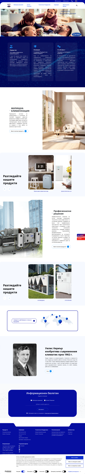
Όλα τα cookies (74, 457)
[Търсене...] (77, 5)
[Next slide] (9, 189)
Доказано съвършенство (25, 439)
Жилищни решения (18, 4)
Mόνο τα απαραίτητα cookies (74, 465)
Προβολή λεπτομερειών (73, 471)
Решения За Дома (6, 432)
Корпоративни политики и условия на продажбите (58, 434)
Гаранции (56, 4)
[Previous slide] (4, 189)
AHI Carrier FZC (22, 434)
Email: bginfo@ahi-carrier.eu (8, 454)
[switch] (35, 472)
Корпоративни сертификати (58, 432)
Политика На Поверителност (51, 413)
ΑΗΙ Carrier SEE (22, 432)
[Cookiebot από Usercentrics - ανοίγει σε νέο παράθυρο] (8, 472)
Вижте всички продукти (17, 131)
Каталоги (70, 432)
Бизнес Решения (29, 5)
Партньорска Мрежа (66, 5)
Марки (20, 435)
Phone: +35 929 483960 (7, 452)
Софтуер (70, 434)
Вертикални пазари (23, 437)
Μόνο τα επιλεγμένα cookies (74, 461)
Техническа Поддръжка (44, 4)
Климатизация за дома (40, 432)
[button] (42, 22)
